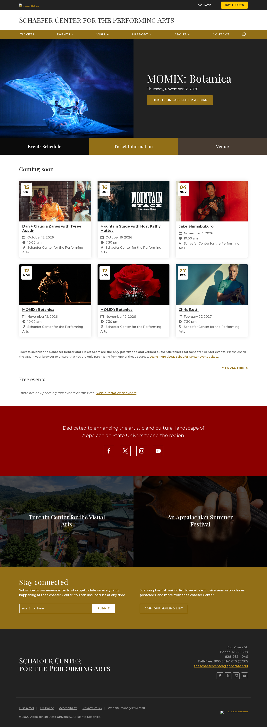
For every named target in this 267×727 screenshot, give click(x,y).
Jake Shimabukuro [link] (196, 226)
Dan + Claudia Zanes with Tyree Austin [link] (51, 228)
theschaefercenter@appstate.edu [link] (221, 666)
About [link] (180, 34)
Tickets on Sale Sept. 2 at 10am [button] (180, 100)
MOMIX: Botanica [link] (189, 78)
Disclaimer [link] (26, 708)
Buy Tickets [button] (234, 5)
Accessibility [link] (68, 708)
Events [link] (64, 34)
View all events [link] (235, 367)
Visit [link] (101, 34)
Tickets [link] (27, 34)
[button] (263, 699)
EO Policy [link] (47, 708)
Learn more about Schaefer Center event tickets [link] (184, 356)
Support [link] (140, 34)
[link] (29, 5)
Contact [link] (221, 34)
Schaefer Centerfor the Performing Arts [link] (64, 664)
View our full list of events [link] (116, 393)
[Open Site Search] (244, 34)
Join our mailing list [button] (164, 608)
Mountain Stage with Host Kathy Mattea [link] (130, 228)
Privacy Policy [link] (92, 708)
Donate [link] (204, 5)
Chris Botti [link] (189, 310)
